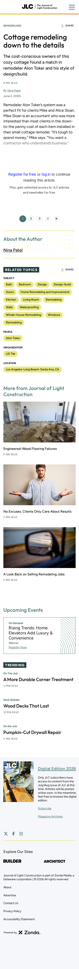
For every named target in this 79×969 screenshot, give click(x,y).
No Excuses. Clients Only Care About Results (37, 511)
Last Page (56, 218)
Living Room (31, 299)
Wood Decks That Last (26, 706)
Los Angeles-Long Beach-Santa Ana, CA (32, 369)
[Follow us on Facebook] (13, 833)
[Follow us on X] (5, 833)
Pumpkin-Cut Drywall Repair (32, 732)
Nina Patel (14, 90)
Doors (10, 292)
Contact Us (10, 903)
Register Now (18, 647)
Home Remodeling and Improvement (45, 292)
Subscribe (44, 808)
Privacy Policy (12, 911)
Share (69, 25)
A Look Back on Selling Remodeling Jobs (33, 574)
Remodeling (12, 25)
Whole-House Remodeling (23, 315)
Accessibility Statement (19, 919)
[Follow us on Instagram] (21, 833)
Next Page (48, 218)
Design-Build (62, 284)
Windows (54, 315)
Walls (9, 307)
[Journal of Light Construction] (39, 6)
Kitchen (11, 299)
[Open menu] (72, 7)
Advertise (9, 895)
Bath (9, 284)
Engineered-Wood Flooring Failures (30, 449)
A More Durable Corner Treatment (38, 679)
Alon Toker (13, 338)
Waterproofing (29, 307)
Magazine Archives (50, 816)
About (7, 887)
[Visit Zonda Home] (22, 932)
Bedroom (25, 284)
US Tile (10, 354)
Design (42, 284)
